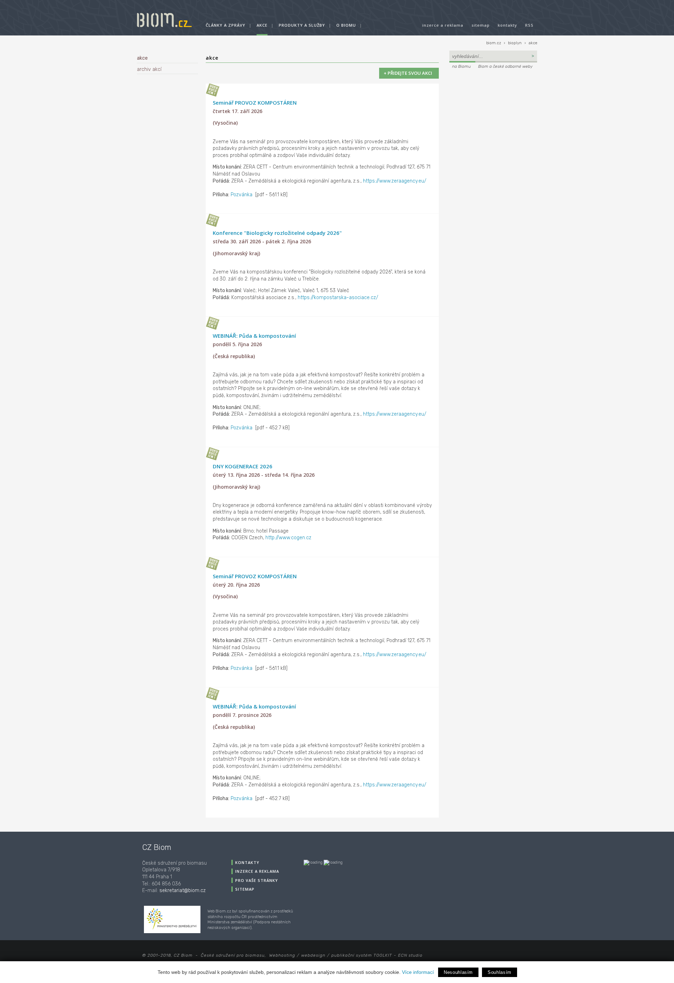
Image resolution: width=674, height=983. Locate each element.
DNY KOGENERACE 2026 (242, 466)
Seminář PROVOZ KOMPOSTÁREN (255, 102)
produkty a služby (302, 25)
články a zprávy (225, 25)
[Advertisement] (493, 118)
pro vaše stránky (256, 880)
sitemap (480, 25)
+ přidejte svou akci (409, 73)
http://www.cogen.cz (288, 538)
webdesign (313, 955)
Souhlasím (499, 972)
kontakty (507, 25)
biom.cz (493, 43)
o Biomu (346, 25)
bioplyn (515, 43)
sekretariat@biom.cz (182, 890)
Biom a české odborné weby (505, 66)
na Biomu (461, 66)
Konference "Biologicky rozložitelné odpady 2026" (277, 232)
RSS (529, 25)
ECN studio (410, 955)
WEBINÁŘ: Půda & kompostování (254, 335)
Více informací (418, 972)
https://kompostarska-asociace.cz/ (338, 298)
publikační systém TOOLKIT (361, 955)
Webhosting (282, 955)
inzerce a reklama (442, 25)
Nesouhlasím (458, 972)
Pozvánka (241, 195)
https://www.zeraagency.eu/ (394, 181)
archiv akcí (149, 69)
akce (262, 25)
